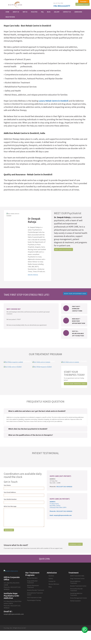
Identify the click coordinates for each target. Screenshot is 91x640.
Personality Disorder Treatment (76, 589)
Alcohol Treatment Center (78, 586)
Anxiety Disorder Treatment (35, 590)
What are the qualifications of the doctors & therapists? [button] (30, 435)
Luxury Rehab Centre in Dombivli (53, 100)
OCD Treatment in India (34, 597)
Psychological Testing (34, 600)
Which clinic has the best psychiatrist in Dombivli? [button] (27, 429)
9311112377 (60, 486)
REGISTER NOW (10, 17)
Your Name (7, 485)
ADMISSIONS (78, 12)
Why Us (25, 12)
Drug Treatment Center (77, 578)
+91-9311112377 (61, 5)
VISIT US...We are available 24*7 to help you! (78, 333)
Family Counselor (75, 601)
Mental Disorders (32, 578)
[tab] (45, 411)
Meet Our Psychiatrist (63, 249)
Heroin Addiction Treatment (75, 582)
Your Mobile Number (10, 499)
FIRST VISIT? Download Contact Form (77, 309)
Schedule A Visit (83, 4)
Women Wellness (54, 584)
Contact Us (67, 12)
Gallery (56, 12)
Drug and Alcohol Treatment (32, 582)
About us (16, 12)
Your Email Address (10, 492)
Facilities (34, 12)
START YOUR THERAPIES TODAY (75, 383)
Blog (48, 12)
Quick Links (44, 558)
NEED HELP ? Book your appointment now (78, 321)
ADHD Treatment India (77, 576)
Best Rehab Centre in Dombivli (36, 25)
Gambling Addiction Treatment (76, 594)
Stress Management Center (78, 598)
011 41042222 (68, 486)
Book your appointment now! (75, 293)
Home (7, 12)
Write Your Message (10, 506)
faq (42, 12)
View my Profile (33, 274)
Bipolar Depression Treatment (33, 586)
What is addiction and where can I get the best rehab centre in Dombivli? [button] (37, 411)
